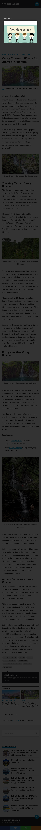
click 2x (10, 18)
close (5, 18)
